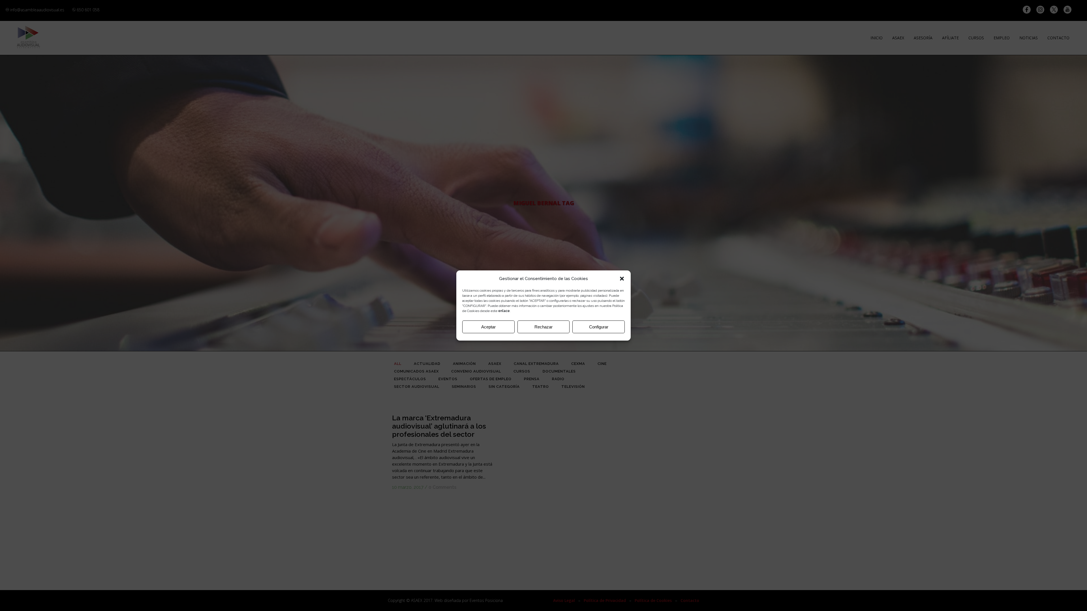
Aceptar (488, 326)
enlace (504, 311)
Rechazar (543, 326)
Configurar (598, 326)
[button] (622, 278)
